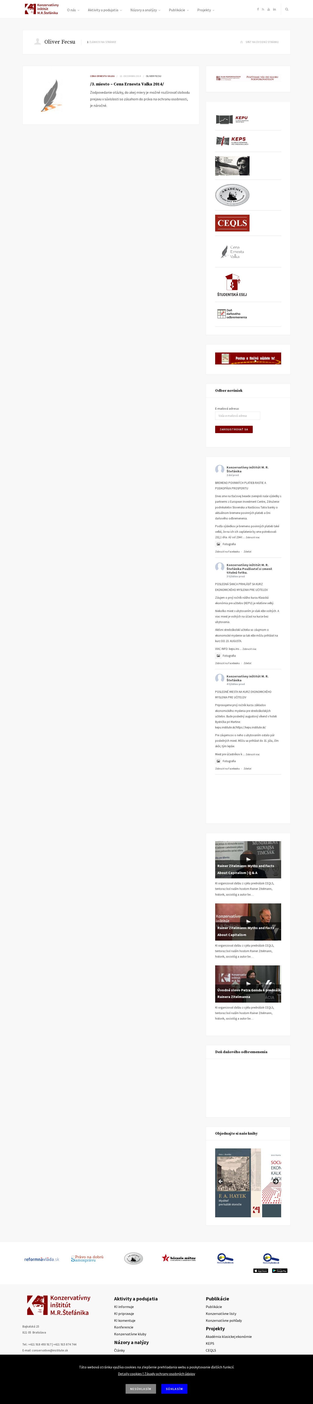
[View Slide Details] (238, 1182)
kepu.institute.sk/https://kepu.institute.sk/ (240, 727)
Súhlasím (174, 1389)
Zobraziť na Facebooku (227, 551)
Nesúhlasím (140, 1389)
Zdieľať (247, 551)
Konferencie (123, 1327)
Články (119, 1350)
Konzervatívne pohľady (224, 1320)
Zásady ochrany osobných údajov (169, 1373)
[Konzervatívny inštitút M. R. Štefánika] (42, 13)
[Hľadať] (286, 9)
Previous (220, 1181)
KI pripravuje (124, 1313)
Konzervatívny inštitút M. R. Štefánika (248, 469)
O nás (71, 10)
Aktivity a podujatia (103, 10)
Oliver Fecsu (154, 76)
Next (275, 1181)
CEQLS (211, 1350)
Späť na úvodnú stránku (262, 42)
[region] (248, 1182)
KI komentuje (124, 1320)
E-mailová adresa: (227, 408)
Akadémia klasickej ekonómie (229, 1336)
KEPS (210, 1343)
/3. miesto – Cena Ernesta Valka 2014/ (127, 84)
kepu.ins (234, 649)
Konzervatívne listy (221, 1313)
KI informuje (124, 1306)
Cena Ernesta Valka (102, 76)
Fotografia (229, 544)
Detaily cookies (130, 1373)
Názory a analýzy (143, 10)
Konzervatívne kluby (130, 1334)
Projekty (204, 10)
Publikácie (177, 10)
